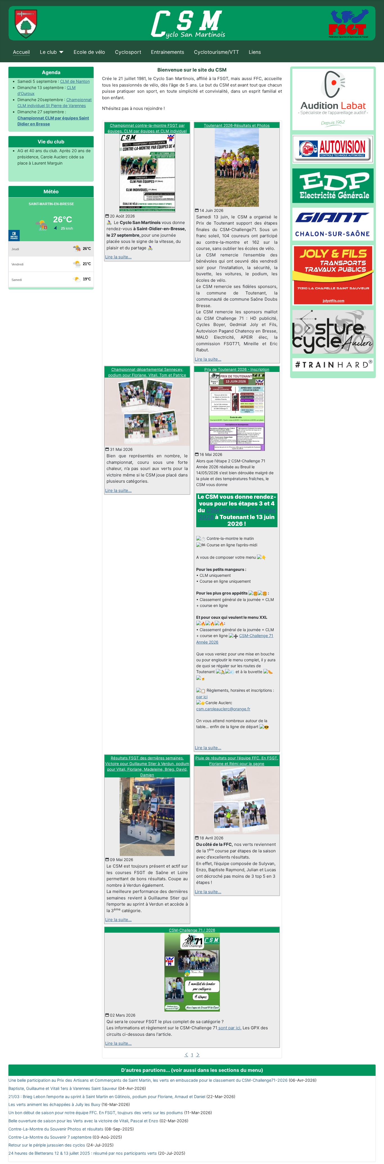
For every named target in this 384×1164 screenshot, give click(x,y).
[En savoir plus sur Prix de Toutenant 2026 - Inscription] (236, 411)
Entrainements (167, 52)
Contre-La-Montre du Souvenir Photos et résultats (55, 1129)
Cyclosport (128, 52)
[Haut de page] (375, 1154)
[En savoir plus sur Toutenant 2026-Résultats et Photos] (236, 167)
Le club (48, 52)
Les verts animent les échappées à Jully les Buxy (54, 1104)
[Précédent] (186, 1054)
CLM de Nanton (75, 81)
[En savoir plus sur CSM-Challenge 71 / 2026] (192, 972)
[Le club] (60, 52)
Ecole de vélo (89, 52)
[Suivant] (198, 1054)
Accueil (21, 52)
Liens (255, 52)
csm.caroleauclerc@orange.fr (223, 708)
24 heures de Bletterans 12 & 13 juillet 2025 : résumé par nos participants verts (82, 1153)
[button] (236, 739)
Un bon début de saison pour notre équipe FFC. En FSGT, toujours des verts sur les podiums (95, 1112)
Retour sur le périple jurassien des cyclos (46, 1145)
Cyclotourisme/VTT (216, 52)
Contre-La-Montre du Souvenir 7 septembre (49, 1137)
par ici (201, 696)
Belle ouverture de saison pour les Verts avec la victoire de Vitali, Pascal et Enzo (83, 1120)
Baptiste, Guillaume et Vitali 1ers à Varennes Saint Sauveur (62, 1088)
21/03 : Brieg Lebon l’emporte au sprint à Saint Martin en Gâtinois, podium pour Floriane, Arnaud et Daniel (106, 1096)
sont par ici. (229, 1027)
